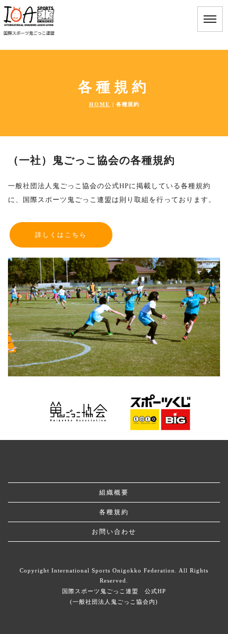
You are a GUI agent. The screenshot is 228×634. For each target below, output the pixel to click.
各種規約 (114, 512)
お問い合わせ (114, 531)
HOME (99, 104)
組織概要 (114, 492)
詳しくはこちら (61, 235)
